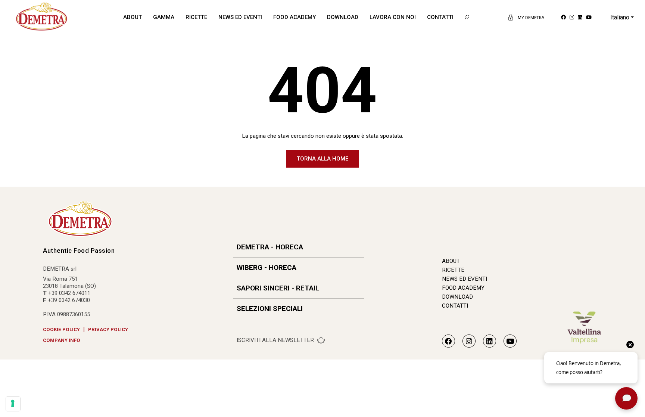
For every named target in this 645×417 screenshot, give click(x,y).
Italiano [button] (619, 17)
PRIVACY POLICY (108, 329)
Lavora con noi (393, 17)
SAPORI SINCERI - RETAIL (278, 288)
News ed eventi (240, 17)
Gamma (163, 17)
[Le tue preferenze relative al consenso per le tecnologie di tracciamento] (13, 404)
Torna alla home (322, 158)
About (132, 17)
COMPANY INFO (61, 340)
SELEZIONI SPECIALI (270, 308)
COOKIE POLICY (61, 329)
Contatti (440, 17)
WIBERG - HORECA (266, 267)
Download (342, 17)
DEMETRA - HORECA (270, 247)
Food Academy (294, 17)
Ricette (196, 17)
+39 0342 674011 (69, 293)
